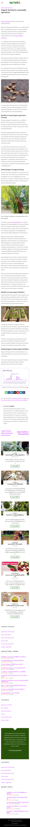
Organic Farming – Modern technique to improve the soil (7, 433)
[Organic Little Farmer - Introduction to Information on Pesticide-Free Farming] (15, 2)
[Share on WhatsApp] (6, 392)
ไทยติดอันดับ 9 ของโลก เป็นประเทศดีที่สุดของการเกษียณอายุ (13, 656)
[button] (2, 3)
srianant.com (19, 821)
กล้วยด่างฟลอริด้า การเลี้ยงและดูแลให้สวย (15, 455)
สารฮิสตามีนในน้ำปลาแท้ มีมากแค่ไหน (15, 605)
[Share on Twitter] (12, 392)
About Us (16, 823)
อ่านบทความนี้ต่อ (15, 466)
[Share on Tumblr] (23, 392)
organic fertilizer (16, 222)
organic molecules (15, 400)
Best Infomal (4, 634)
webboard (24, 825)
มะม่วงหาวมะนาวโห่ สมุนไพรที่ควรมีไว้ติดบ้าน (15, 575)
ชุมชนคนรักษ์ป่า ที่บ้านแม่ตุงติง (15, 544)
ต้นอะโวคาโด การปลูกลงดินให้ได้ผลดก (15, 515)
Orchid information (6, 644)
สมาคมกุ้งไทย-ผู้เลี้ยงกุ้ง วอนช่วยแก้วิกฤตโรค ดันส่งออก (12, 660)
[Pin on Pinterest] (18, 392)
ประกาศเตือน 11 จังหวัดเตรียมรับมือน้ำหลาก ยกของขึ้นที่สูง (13, 671)
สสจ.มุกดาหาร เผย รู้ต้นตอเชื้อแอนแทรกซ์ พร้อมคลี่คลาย (13, 689)
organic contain (7, 400)
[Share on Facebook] (9, 392)
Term (13, 823)
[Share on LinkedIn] (21, 392)
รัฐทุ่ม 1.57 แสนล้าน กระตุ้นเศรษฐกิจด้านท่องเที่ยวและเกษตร (13, 685)
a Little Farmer (5, 658)
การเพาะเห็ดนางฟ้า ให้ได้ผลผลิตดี (15, 484)
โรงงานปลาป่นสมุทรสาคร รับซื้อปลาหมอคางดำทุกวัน (12, 664)
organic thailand (23, 400)
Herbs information (6, 637)
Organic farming (5, 21)
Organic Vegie (5, 647)
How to (3, 641)
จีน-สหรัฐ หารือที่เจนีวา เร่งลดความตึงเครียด (10, 693)
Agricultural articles (7, 7)
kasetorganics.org (18, 820)
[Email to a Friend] (15, 392)
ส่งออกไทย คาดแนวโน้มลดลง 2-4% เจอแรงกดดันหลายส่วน (13, 668)
